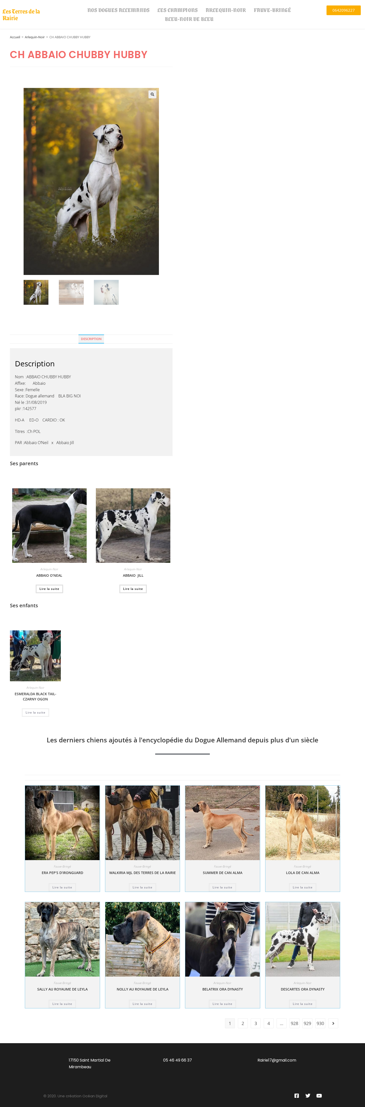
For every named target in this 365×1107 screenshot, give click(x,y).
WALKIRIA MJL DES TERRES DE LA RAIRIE (142, 872)
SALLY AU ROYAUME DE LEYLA (62, 989)
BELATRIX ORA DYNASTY (222, 989)
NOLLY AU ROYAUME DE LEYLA (142, 989)
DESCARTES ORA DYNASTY (303, 989)
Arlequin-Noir (226, 9)
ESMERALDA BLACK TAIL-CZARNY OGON (35, 696)
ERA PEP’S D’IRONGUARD (62, 872)
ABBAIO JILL (133, 575)
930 (320, 1023)
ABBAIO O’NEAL (49, 575)
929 (307, 1023)
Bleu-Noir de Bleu (189, 18)
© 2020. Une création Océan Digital (75, 1096)
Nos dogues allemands (118, 9)
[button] (152, 94)
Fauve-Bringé (272, 9)
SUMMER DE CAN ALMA (222, 872)
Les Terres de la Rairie (21, 14)
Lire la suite (49, 589)
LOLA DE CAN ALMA (302, 872)
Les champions (177, 9)
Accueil (15, 37)
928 (294, 1023)
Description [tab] (91, 339)
